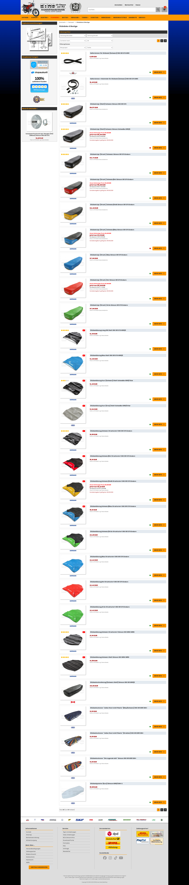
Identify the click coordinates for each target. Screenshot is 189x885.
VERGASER (75, 18)
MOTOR (65, 18)
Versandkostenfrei (103, 109)
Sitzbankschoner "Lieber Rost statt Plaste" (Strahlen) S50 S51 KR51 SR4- (117, 733)
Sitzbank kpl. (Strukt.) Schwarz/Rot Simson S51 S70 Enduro (111, 179)
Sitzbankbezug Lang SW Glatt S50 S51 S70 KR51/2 (108, 330)
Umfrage (66, 849)
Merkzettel (129, 5)
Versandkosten (104, 58)
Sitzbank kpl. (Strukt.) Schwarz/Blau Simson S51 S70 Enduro (112, 230)
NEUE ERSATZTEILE (120, 18)
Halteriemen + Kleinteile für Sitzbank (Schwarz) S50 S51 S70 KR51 (114, 79)
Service (142, 18)
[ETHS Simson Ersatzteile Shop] (53, 8)
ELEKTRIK (44, 18)
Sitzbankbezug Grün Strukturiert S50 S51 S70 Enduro (110, 607)
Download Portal (68, 840)
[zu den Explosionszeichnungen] (39, 27)
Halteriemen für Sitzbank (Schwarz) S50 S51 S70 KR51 (109, 53)
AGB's (28, 862)
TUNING (85, 18)
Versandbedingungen (33, 849)
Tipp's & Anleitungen (69, 832)
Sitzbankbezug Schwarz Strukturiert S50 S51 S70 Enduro (111, 431)
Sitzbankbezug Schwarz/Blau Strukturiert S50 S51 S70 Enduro (113, 506)
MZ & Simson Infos (69, 837)
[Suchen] (158, 9)
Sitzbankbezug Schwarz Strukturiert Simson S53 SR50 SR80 (112, 632)
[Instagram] (110, 858)
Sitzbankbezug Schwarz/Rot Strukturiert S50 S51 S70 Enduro (112, 456)
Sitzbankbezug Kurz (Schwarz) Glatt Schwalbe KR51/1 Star (111, 381)
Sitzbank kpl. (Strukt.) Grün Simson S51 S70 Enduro (109, 305)
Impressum (29, 860)
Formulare (66, 843)
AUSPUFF (34, 18)
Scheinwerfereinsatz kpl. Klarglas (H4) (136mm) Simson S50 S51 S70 (39, 134)
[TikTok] (115, 858)
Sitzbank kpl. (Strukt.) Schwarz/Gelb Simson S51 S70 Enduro (112, 205)
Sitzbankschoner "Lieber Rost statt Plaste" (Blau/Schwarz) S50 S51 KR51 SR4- (118, 708)
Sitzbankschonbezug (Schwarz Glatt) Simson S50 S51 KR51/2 (112, 682)
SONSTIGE (94, 18)
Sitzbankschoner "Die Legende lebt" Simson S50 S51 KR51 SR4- (113, 758)
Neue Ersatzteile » (29, 108)
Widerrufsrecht (31, 854)
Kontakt (28, 832)
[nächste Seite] (165, 40)
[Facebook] (104, 858)
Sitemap (29, 835)
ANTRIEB (25, 18)
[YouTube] (121, 858)
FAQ (64, 846)
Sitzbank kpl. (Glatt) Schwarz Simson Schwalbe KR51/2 (110, 129)
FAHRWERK (55, 18)
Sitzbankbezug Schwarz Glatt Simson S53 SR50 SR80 (109, 657)
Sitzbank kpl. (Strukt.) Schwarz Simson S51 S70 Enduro (110, 154)
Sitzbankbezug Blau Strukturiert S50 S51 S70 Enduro (109, 557)
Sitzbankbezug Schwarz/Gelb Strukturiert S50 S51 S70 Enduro (113, 481)
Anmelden (118, 5)
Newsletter (66, 851)
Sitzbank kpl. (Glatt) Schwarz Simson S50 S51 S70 (108, 104)
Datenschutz (30, 857)
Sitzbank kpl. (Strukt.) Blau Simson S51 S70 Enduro (108, 255)
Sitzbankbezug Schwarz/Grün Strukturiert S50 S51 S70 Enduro (113, 531)
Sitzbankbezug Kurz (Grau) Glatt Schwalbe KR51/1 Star (110, 406)
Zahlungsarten (31, 851)
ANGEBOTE (133, 18)
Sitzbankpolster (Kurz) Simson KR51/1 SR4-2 (106, 784)
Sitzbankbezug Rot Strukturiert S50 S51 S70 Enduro (109, 582)
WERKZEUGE (105, 18)
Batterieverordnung (32, 837)
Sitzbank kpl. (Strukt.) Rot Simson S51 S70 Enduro (108, 280)
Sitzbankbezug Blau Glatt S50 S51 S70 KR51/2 (106, 355)
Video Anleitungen (69, 835)
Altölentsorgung (31, 840)
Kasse (138, 5)
